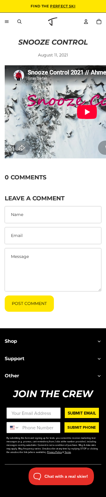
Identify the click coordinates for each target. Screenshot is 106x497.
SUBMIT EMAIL (82, 413)
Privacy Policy (54, 452)
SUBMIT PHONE (81, 427)
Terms (67, 452)
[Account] (86, 21)
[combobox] (13, 427)
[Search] (19, 21)
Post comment (29, 303)
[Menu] (7, 21)
